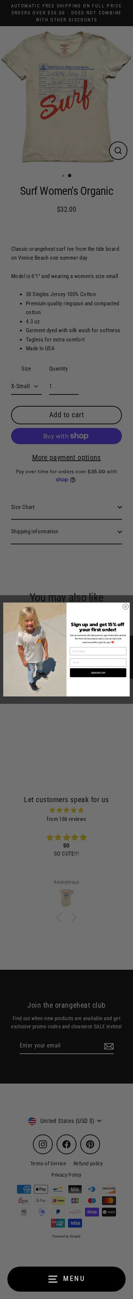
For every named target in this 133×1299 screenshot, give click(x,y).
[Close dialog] (125, 606)
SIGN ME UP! (98, 673)
